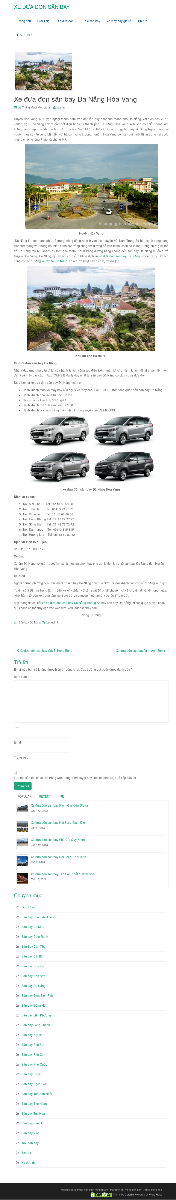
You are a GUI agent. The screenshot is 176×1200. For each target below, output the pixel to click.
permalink (53, 622)
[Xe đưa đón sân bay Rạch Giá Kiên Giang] (22, 809)
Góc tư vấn (24, 35)
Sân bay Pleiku (31, 1074)
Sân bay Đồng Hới (33, 1005)
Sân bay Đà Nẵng (30, 622)
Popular (24, 796)
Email (17, 742)
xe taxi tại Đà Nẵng (54, 261)
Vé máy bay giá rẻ (119, 21)
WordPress (155, 1194)
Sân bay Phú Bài (32, 1044)
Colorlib (129, 1194)
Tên (16, 727)
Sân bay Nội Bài (32, 1035)
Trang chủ (24, 21)
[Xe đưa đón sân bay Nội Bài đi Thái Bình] (22, 860)
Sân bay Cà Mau (32, 926)
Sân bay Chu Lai (32, 966)
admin (61, 107)
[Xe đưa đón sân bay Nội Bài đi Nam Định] (22, 826)
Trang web (21, 757)
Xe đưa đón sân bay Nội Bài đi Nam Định (58, 822)
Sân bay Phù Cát (32, 1054)
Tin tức (142, 21)
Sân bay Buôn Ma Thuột (38, 917)
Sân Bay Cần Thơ (33, 946)
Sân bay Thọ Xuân (34, 1103)
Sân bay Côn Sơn (33, 976)
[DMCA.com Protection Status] (101, 1194)
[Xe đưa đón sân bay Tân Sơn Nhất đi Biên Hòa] (22, 878)
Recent (45, 796)
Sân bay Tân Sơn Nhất (36, 1094)
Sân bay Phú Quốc (34, 1064)
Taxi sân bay (91, 21)
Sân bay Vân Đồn (33, 1123)
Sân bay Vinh (30, 1133)
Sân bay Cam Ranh (34, 936)
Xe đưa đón (66, 21)
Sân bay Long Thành (35, 1025)
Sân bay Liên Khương (36, 1015)
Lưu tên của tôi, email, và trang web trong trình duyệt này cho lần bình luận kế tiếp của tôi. (75, 777)
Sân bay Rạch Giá (33, 1084)
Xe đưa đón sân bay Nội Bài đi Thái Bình (58, 857)
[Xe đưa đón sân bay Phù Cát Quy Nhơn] (22, 843)
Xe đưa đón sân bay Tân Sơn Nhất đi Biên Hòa (62, 874)
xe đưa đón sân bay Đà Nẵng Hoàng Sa (73, 603)
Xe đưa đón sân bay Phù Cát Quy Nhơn (58, 839)
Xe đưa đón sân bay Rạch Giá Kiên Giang (59, 805)
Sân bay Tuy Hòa (33, 1113)
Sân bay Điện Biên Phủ (37, 995)
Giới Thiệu (44, 21)
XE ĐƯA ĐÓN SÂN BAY (42, 6)
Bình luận (21, 677)
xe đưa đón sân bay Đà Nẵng (119, 256)
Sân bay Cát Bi (31, 956)
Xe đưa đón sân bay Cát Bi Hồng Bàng (45, 650)
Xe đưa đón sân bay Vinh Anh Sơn (140, 650)
